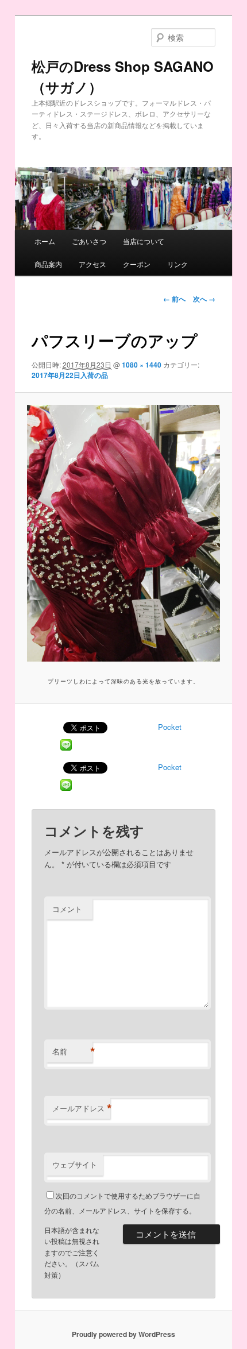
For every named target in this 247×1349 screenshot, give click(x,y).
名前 (72, 1051)
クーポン (136, 264)
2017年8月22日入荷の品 (70, 375)
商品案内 (48, 264)
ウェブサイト (74, 1164)
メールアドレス (81, 1108)
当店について (143, 241)
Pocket (170, 726)
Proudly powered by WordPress (123, 1334)
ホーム (44, 241)
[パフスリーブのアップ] (123, 533)
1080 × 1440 (141, 365)
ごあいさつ (89, 241)
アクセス (92, 264)
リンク (177, 264)
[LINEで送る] (66, 744)
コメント (67, 908)
